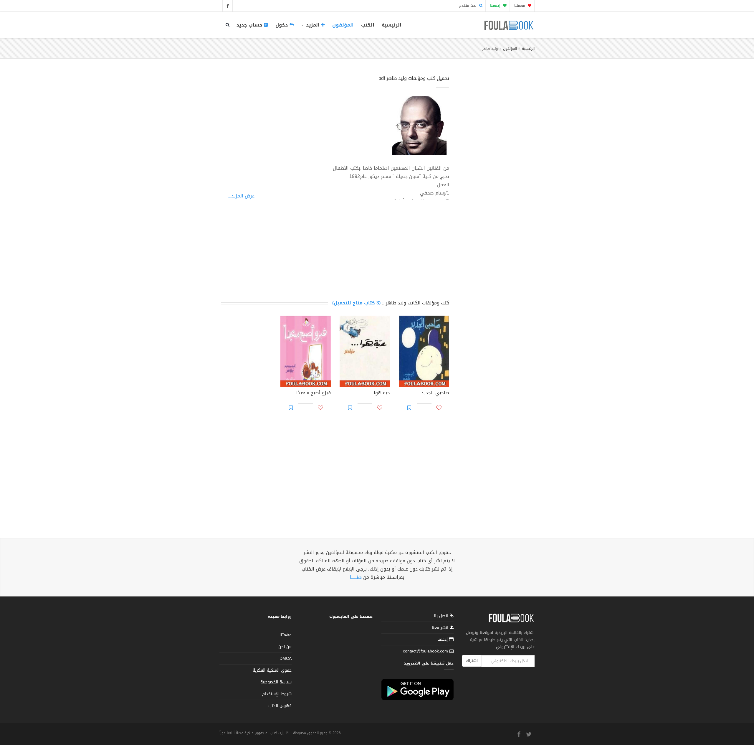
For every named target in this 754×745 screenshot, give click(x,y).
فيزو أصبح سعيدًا (313, 393)
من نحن (285, 647)
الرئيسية (391, 24)
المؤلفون (343, 24)
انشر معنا (441, 628)
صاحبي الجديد (435, 393)
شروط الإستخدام (277, 694)
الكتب (367, 24)
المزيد (313, 24)
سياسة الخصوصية (276, 682)
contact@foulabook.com (425, 651)
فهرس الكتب (280, 706)
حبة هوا (382, 393)
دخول (282, 24)
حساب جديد (250, 24)
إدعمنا (443, 639)
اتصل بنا (442, 616)
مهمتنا (520, 5)
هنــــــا (356, 577)
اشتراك (472, 661)
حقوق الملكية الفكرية (272, 670)
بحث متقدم (468, 5)
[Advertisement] (496, 168)
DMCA (286, 658)
